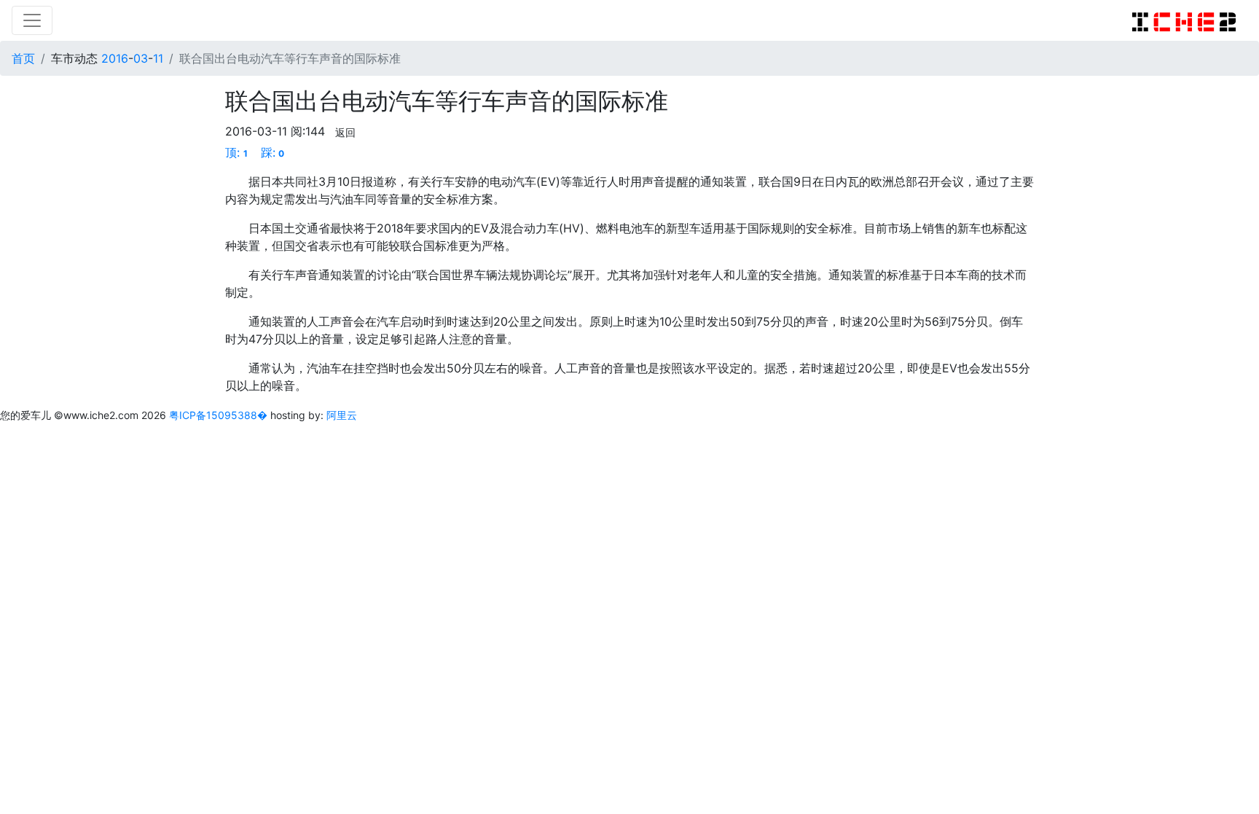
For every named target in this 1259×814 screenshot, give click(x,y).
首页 (23, 58)
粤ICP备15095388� (219, 415)
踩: (273, 152)
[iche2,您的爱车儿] (1184, 20)
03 (140, 58)
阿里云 (341, 415)
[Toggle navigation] (32, 20)
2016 (114, 58)
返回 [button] (345, 132)
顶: (236, 152)
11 (158, 58)
